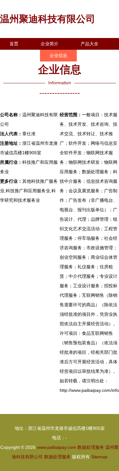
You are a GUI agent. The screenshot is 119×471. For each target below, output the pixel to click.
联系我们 (18, 55)
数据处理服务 (90, 447)
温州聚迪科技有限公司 (47, 19)
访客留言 (18, 67)
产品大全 (89, 43)
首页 (14, 43)
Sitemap (99, 456)
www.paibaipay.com (56, 447)
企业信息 (58, 55)
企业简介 (49, 43)
